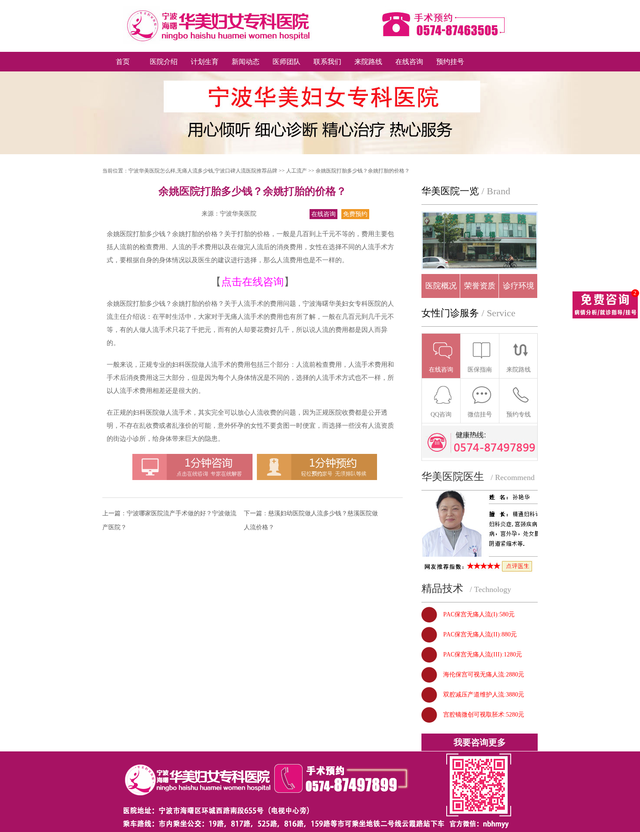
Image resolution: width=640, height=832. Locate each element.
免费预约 (355, 214)
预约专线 (518, 414)
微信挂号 (480, 414)
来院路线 (368, 61)
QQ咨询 (441, 414)
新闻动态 (245, 61)
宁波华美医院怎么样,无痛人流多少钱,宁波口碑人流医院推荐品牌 (202, 171)
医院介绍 (164, 61)
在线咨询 (409, 61)
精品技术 (442, 588)
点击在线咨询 (252, 281)
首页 (123, 61)
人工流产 (296, 171)
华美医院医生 (452, 476)
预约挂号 (450, 61)
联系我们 (327, 61)
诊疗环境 (518, 285)
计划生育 (205, 61)
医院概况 (441, 285)
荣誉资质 (479, 285)
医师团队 (286, 61)
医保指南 (480, 369)
